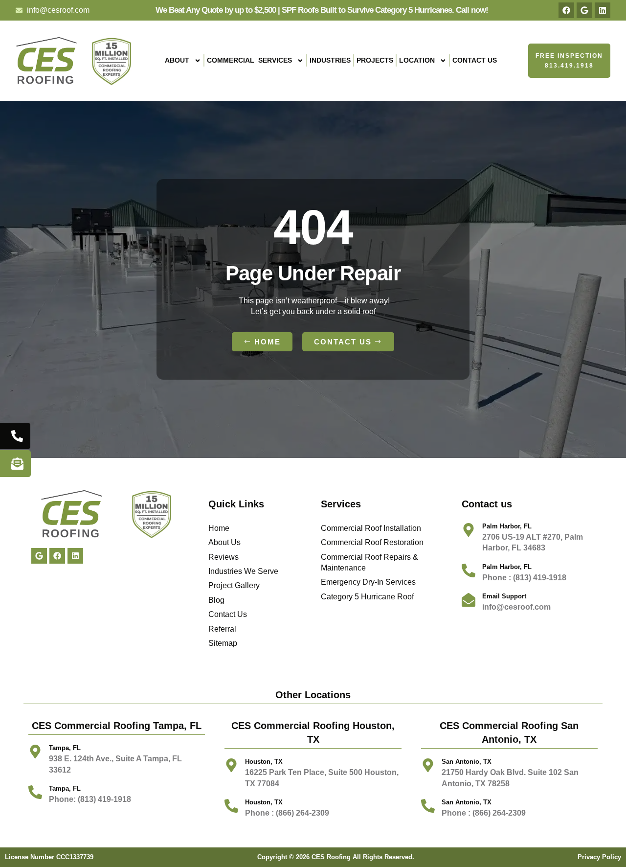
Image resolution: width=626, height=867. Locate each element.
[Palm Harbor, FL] (468, 530)
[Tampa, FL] (35, 751)
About (177, 60)
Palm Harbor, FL (507, 526)
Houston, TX (264, 802)
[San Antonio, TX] (428, 806)
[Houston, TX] (231, 806)
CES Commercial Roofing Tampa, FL (116, 725)
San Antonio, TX (467, 802)
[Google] (584, 10)
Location (417, 60)
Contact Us (474, 60)
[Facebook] (566, 10)
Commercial (249, 60)
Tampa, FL (65, 748)
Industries (330, 60)
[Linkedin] (602, 10)
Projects (375, 60)
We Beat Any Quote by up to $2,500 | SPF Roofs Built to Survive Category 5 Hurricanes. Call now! (322, 10)
